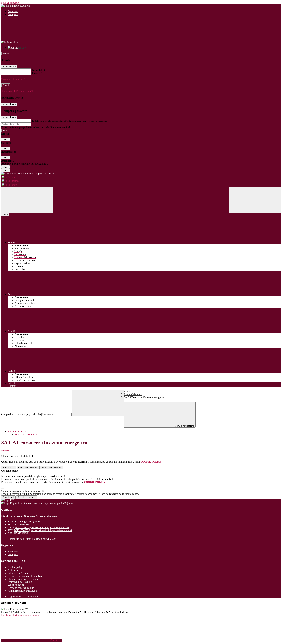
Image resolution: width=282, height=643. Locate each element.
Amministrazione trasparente (22, 590)
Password (37, 73)
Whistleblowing (16, 584)
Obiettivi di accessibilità (20, 581)
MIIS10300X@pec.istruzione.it (43, 530)
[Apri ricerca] (255, 200)
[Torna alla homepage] (141, 173)
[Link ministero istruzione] (15, 5)
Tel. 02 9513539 (20, 524)
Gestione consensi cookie (21, 587)
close (5, 214)
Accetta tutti (51, 467)
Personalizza (9, 467)
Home (127, 391)
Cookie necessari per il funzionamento (21, 491)
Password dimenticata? (13, 79)
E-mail (35, 120)
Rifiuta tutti (28, 467)
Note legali (13, 570)
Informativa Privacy (18, 573)
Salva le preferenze (26, 497)
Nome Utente (39, 70)
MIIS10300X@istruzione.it (42, 527)
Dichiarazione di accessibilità (23, 579)
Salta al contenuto (10, 2)
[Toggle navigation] (27, 200)
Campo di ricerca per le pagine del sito (21, 414)
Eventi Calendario (133, 394)
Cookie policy (15, 567)
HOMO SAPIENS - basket (28, 434)
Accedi (6, 53)
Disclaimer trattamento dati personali (20, 615)
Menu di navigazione (184, 426)
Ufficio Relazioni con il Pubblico (25, 576)
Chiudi (5, 139)
